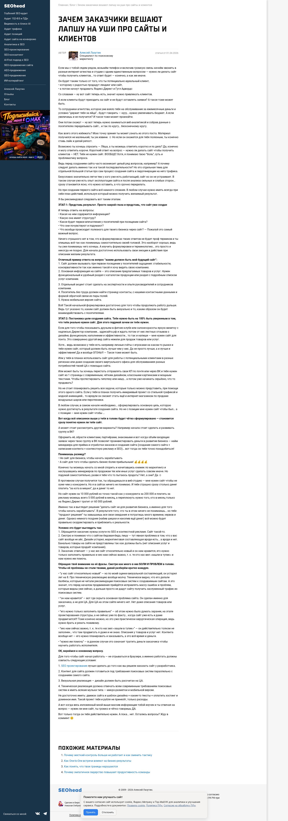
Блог (7, 99)
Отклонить (108, 812)
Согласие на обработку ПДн (180, 805)
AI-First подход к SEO (16, 59)
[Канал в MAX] (25, 135)
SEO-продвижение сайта (18, 65)
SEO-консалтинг (13, 54)
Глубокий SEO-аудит (16, 13)
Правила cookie (136, 805)
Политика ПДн (154, 805)
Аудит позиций (13, 34)
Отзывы (9, 94)
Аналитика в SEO (14, 44)
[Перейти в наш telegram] (45, 813)
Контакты (10, 104)
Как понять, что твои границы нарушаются (91, 766)
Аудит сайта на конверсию (20, 39)
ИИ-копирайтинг (14, 80)
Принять (91, 812)
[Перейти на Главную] (14, 6)
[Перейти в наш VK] (37, 813)
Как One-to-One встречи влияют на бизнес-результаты (97, 760)
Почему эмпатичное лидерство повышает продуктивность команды (107, 772)
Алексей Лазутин (14, 88)
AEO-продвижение (15, 70)
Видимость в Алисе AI (17, 23)
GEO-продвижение (15, 75)
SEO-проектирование (16, 49)
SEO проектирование (74, 665)
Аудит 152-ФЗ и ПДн (16, 18)
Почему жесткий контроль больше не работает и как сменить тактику (108, 755)
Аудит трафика (13, 28)
